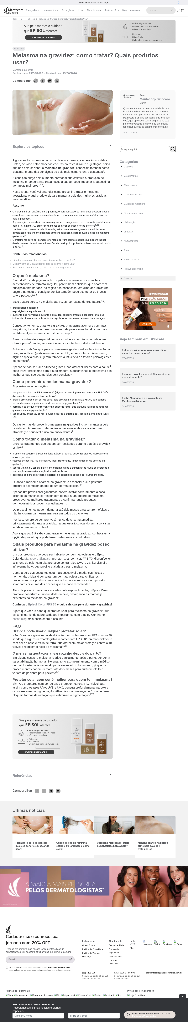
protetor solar (24, 392)
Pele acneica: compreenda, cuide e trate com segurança (41, 267)
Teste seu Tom (112, 10)
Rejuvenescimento (133, 269)
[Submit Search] (171, 10)
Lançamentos (49, 10)
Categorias (31, 10)
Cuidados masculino (134, 204)
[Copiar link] (35, 80)
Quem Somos (88, 945)
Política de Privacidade (58, 967)
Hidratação (129, 222)
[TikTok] (157, 943)
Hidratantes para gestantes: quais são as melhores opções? (43, 260)
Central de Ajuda (116, 945)
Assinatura (135, 10)
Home (14, 19)
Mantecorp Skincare (22, 70)
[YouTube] (178, 943)
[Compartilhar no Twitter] (56, 80)
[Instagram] (147, 942)
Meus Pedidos (115, 956)
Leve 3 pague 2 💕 (99, 2)
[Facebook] (167, 943)
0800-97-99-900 (127, 973)
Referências (22, 775)
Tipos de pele (93, 10)
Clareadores (130, 185)
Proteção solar (131, 259)
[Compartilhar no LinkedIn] (49, 80)
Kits (80, 10)
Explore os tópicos (28, 146)
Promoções (67, 10)
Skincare (31, 19)
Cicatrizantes (131, 176)
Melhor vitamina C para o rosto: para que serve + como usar (43, 264)
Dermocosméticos (133, 213)
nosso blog (19, 618)
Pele (126, 250)
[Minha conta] (178, 10)
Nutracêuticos (131, 241)
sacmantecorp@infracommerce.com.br (164, 973)
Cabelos (128, 166)
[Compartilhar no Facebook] (42, 80)
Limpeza (128, 231)
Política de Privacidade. (144, 1016)
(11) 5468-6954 (89, 973)
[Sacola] (182, 10)
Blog (124, 10)
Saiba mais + (130, 132)
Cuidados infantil (133, 194)
